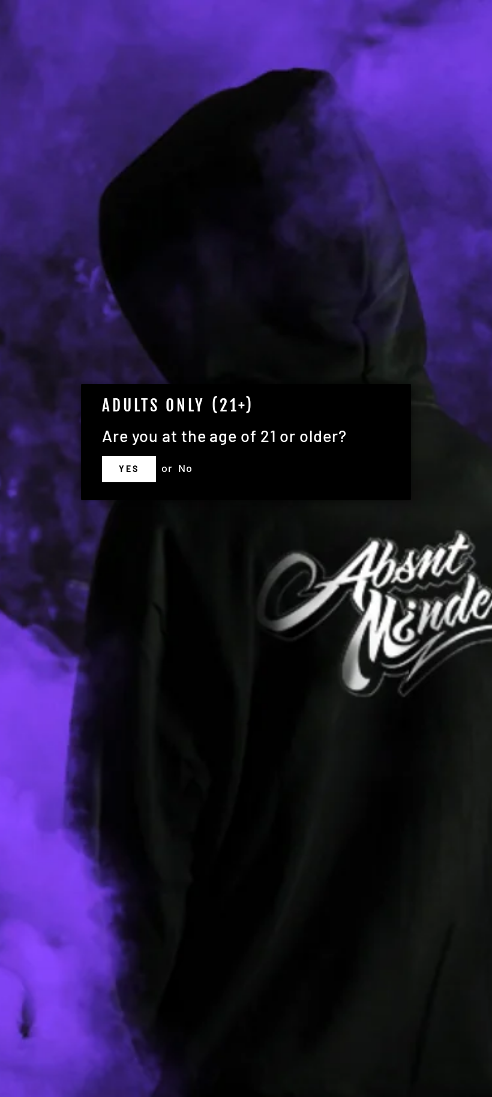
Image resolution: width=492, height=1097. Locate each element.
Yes (129, 469)
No (185, 467)
